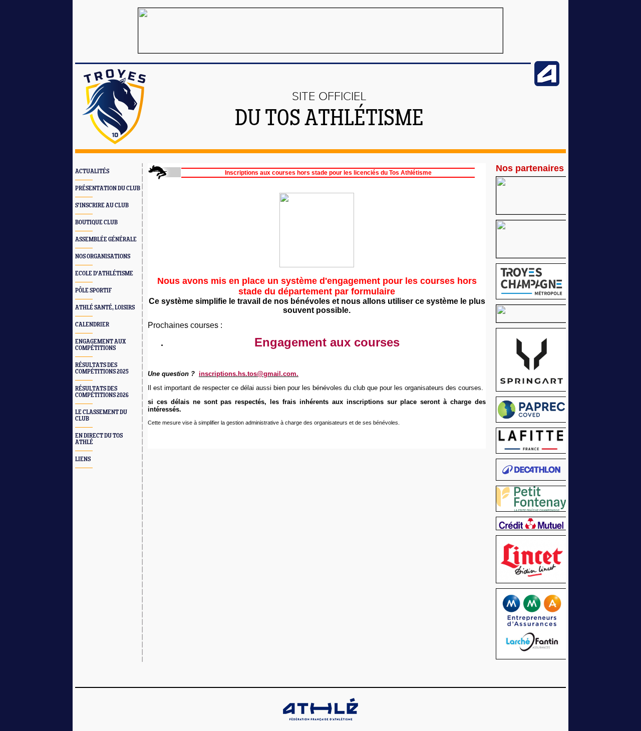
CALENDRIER (92, 324)
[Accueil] (114, 142)
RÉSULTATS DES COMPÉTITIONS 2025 (102, 368)
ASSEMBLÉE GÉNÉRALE (106, 239)
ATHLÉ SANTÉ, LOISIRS (105, 307)
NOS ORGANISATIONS (102, 256)
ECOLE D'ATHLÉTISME (104, 273)
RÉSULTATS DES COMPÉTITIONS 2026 (102, 392)
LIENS (83, 459)
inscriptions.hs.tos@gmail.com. (248, 374)
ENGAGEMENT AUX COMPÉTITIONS (100, 344)
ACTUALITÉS (92, 171)
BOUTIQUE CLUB (96, 222)
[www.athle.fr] (546, 84)
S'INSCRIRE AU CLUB (102, 205)
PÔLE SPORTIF (93, 290)
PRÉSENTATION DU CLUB (107, 188)
